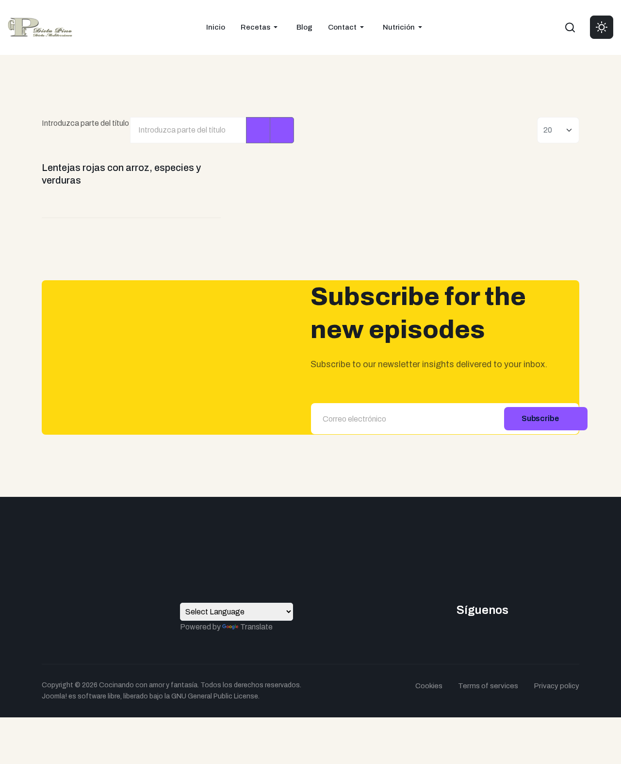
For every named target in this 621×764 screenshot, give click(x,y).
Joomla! (54, 696)
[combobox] (570, 27)
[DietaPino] (40, 26)
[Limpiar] (282, 130)
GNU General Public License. (215, 696)
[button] (261, 27)
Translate (256, 627)
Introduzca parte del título (86, 123)
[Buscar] (258, 130)
